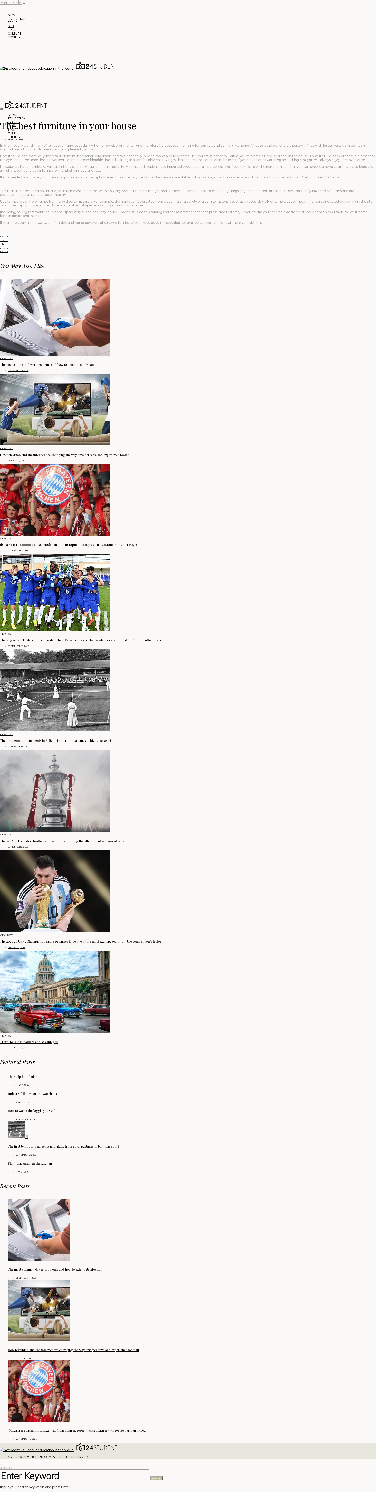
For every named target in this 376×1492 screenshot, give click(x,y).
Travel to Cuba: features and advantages (29, 1042)
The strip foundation (23, 1077)
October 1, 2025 (16, 460)
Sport (13, 30)
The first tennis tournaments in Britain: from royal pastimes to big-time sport (55, 740)
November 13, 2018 (26, 1119)
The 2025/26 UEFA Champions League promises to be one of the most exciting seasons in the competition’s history (81, 941)
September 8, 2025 (18, 746)
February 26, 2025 (18, 1047)
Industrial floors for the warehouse (33, 1094)
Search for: (7, 1468)
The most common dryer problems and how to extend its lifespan (47, 365)
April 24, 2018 (15, 139)
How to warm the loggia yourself (31, 1111)
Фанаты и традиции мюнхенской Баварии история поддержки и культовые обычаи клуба (69, 545)
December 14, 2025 (18, 370)
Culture (15, 33)
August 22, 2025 (16, 947)
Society (14, 37)
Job (11, 26)
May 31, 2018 (22, 1172)
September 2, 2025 (18, 847)
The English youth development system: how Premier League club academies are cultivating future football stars (80, 640)
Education (17, 19)
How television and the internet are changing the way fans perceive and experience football (65, 455)
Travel (13, 22)
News (12, 15)
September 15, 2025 (18, 550)
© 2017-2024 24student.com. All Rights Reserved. (48, 1457)
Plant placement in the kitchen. (30, 1163)
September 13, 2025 (18, 646)
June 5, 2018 (22, 1085)
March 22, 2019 (24, 1102)
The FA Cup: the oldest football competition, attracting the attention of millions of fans (62, 841)
